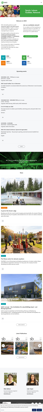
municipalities (4, 36)
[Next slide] (39, 346)
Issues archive (21, 357)
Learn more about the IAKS (30, 36)
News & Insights (21, 324)
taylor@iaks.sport (30, 393)
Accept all (39, 409)
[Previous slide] (3, 346)
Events (21, 146)
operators (9, 36)
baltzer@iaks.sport (7, 393)
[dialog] (21, 408)
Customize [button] (2, 409)
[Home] (4, 2)
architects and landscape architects (8, 34)
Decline (34, 409)
